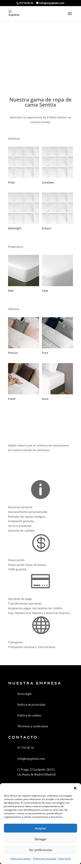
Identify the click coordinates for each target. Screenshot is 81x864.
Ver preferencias (40, 850)
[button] (75, 788)
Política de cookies (20, 858)
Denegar (41, 839)
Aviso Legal (64, 858)
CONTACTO (40, 60)
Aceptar (40, 828)
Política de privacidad (44, 858)
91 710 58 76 (23, 463)
